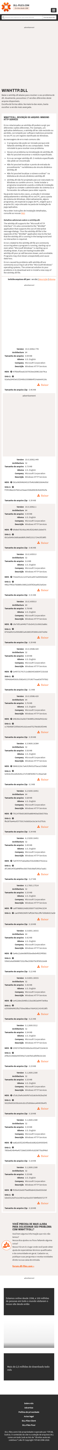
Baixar (44, 385)
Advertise (28, 1408)
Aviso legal (29, 1416)
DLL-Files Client (29, 1421)
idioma (52, 279)
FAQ (23, 213)
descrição (43, 279)
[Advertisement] (29, 58)
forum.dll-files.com (22, 1266)
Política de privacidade (28, 1412)
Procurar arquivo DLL (49, 17)
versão (34, 279)
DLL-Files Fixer (28, 1425)
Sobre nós (28, 1403)
